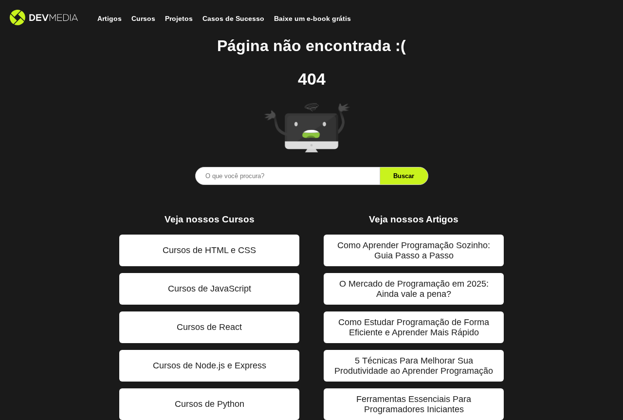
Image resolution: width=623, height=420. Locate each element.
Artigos (109, 18)
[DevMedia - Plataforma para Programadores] (44, 18)
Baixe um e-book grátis (312, 18)
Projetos (179, 18)
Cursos (143, 18)
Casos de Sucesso (233, 18)
